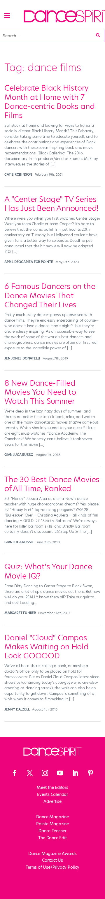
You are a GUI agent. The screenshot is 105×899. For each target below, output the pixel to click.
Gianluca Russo (18, 454)
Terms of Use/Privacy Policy (52, 867)
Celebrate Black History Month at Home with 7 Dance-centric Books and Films (49, 102)
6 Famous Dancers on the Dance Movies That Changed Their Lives (49, 295)
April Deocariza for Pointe (28, 262)
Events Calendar (52, 794)
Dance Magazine (52, 817)
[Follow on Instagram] (44, 772)
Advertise (52, 801)
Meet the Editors (52, 787)
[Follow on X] (29, 772)
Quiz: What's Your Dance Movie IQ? (48, 571)
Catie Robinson (18, 174)
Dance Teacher (52, 831)
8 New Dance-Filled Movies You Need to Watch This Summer (40, 392)
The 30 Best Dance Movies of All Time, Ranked (51, 484)
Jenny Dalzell (16, 709)
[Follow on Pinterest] (90, 772)
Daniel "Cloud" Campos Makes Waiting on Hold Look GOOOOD (46, 646)
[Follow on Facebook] (14, 772)
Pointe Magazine (52, 824)
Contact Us (52, 860)
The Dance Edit (52, 838)
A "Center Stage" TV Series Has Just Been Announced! (51, 204)
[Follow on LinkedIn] (75, 772)
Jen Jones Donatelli (22, 358)
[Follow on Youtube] (60, 772)
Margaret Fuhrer (20, 613)
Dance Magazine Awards (52, 853)
